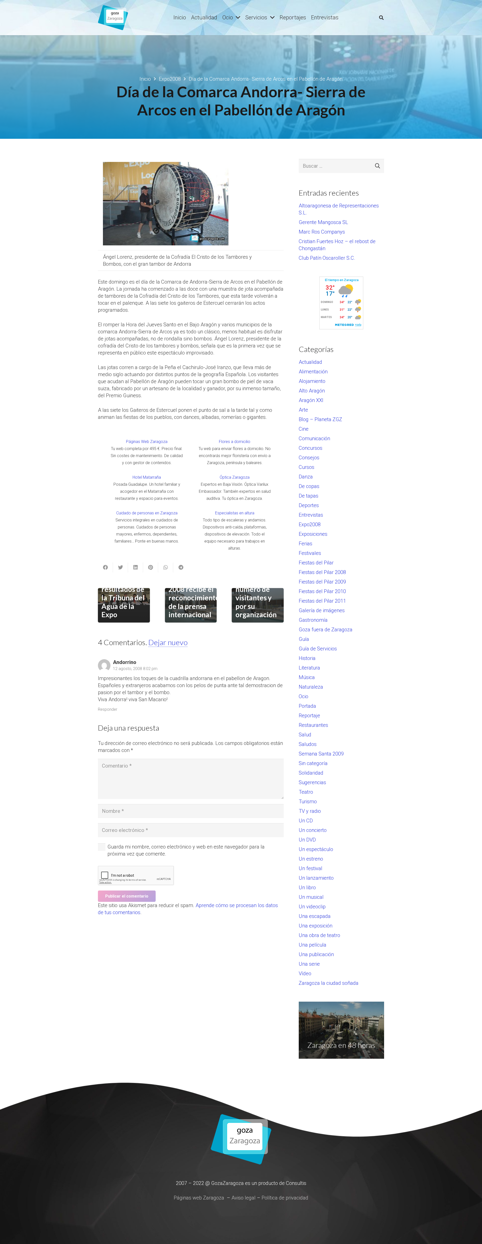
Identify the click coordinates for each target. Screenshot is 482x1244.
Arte (303, 410)
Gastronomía (313, 620)
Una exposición (315, 926)
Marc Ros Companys (322, 232)
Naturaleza (311, 687)
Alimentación (313, 372)
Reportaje (309, 716)
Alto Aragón (312, 391)
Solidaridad (311, 773)
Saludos (308, 744)
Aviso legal (243, 1198)
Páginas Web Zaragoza (146, 441)
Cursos (306, 467)
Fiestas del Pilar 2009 (322, 582)
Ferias (305, 544)
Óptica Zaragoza (235, 477)
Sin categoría (313, 763)
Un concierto (313, 830)
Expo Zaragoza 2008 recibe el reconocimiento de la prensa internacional (193, 597)
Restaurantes (313, 725)
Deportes (309, 505)
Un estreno (311, 859)
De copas (309, 486)
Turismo (308, 801)
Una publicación (316, 954)
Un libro (307, 887)
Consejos (309, 458)
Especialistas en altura (234, 513)
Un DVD (307, 840)
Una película (312, 945)
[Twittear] (120, 567)
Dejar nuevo (168, 642)
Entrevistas (311, 515)
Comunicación (314, 438)
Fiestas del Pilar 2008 (322, 572)
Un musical (311, 897)
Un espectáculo (316, 849)
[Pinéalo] (150, 567)
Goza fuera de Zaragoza (325, 630)
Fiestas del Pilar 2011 (322, 601)
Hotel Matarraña (147, 477)
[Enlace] (113, 17)
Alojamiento (312, 381)
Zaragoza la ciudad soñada (328, 983)
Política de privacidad (285, 1198)
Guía (304, 639)
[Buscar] (381, 18)
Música (307, 677)
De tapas (308, 496)
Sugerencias (312, 782)
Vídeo (305, 973)
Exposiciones (313, 534)
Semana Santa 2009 (321, 754)
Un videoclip (312, 907)
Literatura (309, 668)
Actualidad (310, 362)
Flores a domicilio (234, 441)
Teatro (306, 792)
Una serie (309, 964)
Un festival (310, 868)
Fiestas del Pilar (316, 563)
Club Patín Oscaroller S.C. (327, 258)
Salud (305, 735)
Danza (306, 477)
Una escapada (315, 916)
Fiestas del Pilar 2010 (322, 591)
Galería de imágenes (322, 610)
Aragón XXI (311, 400)
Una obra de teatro (319, 935)
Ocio (303, 696)
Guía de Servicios (318, 649)
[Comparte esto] (105, 567)
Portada (307, 706)
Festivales (310, 553)
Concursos (310, 448)
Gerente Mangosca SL (323, 222)
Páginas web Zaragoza (199, 1198)
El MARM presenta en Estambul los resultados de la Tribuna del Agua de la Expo (123, 589)
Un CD (306, 821)
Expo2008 (310, 524)
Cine (304, 429)
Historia (307, 658)
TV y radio (310, 811)
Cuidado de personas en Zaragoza (146, 513)
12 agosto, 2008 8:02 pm (135, 668)
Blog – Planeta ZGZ (320, 419)
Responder (107, 709)
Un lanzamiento (316, 878)
